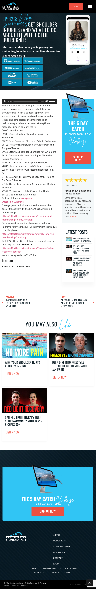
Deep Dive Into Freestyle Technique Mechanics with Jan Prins (81, 249)
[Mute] (46, 101)
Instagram (26, 198)
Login (56, 563)
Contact (58, 558)
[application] (29, 101)
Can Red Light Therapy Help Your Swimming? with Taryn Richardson (82, 261)
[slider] (52, 101)
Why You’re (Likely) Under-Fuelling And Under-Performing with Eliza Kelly (81, 274)
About (56, 535)
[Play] (5, 101)
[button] (90, 6)
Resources (59, 552)
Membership (59, 540)
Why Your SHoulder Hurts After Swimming (82, 239)
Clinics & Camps (61, 546)
